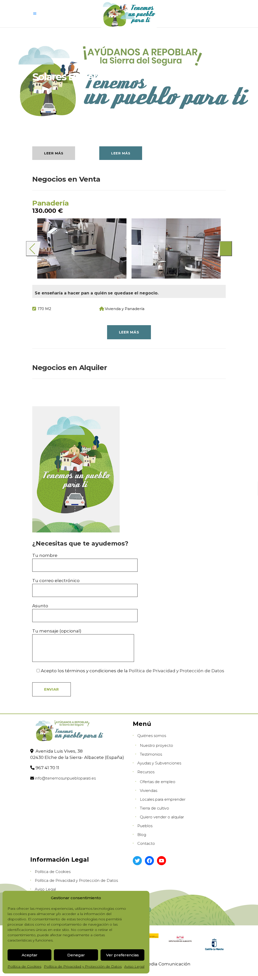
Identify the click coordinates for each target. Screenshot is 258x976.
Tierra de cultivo (154, 808)
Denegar (76, 955)
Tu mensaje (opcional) (56, 630)
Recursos (145, 771)
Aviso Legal (134, 966)
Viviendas (148, 790)
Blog (141, 834)
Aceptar (30, 955)
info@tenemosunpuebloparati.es (65, 778)
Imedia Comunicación (166, 963)
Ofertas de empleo (157, 781)
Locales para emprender (162, 799)
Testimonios (151, 754)
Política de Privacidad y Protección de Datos (83, 966)
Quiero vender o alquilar (162, 817)
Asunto (40, 605)
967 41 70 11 (47, 767)
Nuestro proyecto (156, 745)
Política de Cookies (24, 966)
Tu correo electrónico (56, 580)
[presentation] (32, 248)
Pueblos (144, 825)
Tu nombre (44, 555)
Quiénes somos (151, 735)
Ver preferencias (122, 955)
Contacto (146, 843)
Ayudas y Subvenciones (159, 763)
